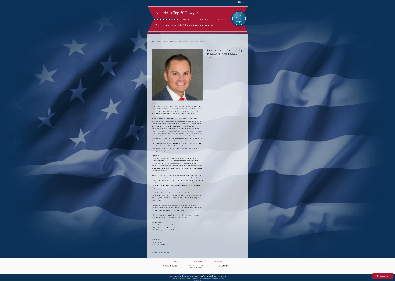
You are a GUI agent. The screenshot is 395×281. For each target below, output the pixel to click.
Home (154, 42)
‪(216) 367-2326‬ (224, 266)
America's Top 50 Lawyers (177, 12)
